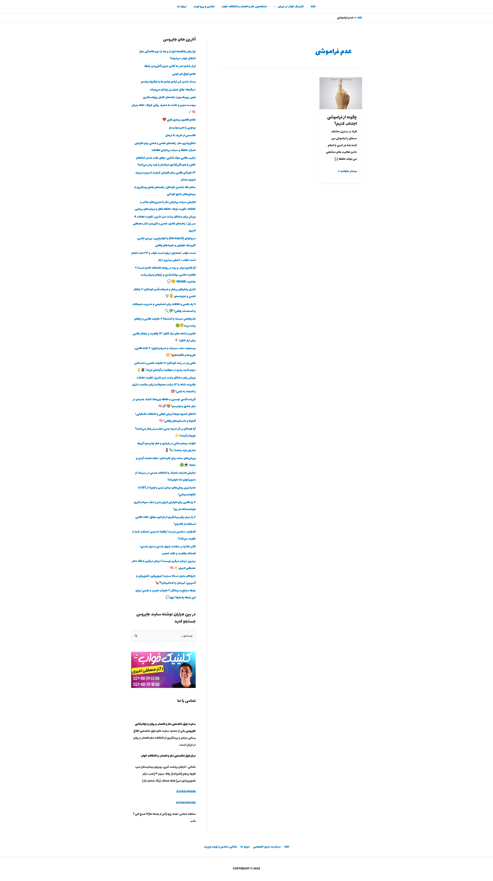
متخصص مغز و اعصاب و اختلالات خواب (244, 6)
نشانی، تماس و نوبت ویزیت (220, 847)
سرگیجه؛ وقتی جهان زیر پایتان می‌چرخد (173, 90)
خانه (313, 6)
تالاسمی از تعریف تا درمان (180, 135)
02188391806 (186, 792)
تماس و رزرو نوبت (204, 6)
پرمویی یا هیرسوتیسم (182, 128)
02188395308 (186, 803)
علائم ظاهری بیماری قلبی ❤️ (179, 120)
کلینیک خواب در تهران (291, 6)
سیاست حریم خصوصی (267, 847)
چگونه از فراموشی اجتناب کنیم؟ (342, 121)
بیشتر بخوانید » (347, 171)
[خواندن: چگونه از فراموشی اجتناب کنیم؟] (340, 93)
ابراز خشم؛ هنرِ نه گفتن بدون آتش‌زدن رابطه (170, 66)
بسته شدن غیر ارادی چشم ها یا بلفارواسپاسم (168, 82)
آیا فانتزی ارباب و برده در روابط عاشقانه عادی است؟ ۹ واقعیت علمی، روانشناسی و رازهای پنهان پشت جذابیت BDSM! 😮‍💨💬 (165, 275)
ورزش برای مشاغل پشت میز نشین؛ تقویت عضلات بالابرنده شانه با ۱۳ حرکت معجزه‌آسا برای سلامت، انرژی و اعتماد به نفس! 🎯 (164, 384)
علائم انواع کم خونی (184, 74)
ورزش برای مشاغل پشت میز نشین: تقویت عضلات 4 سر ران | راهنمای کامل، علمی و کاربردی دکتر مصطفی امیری (164, 223)
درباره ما (182, 6)
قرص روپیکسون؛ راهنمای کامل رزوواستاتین (169, 97)
